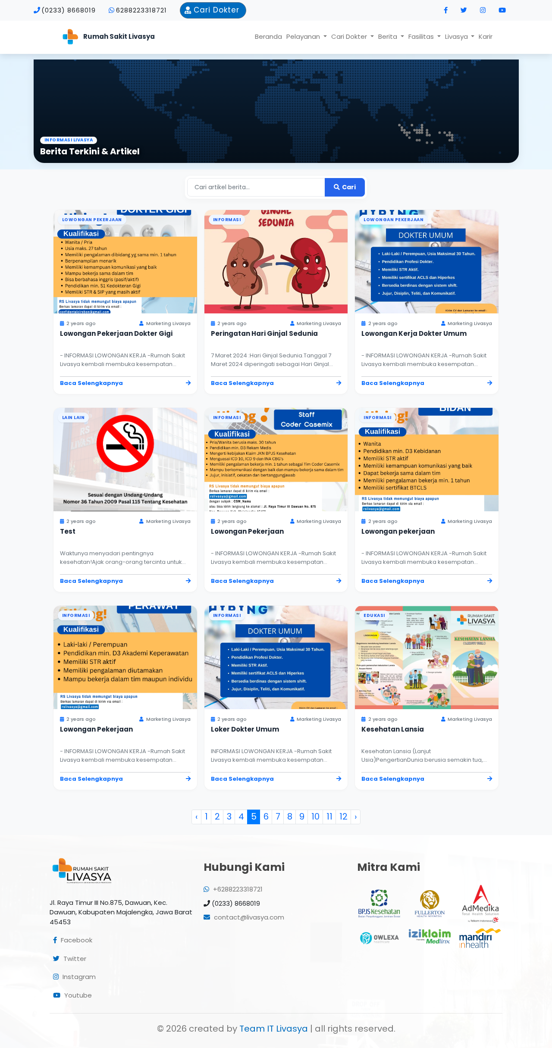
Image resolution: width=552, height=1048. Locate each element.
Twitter (74, 958)
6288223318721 (141, 10)
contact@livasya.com (248, 917)
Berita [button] (388, 36)
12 (343, 816)
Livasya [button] (457, 36)
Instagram (78, 976)
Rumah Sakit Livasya (119, 36)
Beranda (268, 36)
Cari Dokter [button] (350, 36)
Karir (485, 36)
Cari (348, 187)
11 (329, 816)
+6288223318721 (237, 889)
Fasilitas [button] (422, 36)
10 (315, 816)
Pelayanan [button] (304, 36)
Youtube (77, 995)
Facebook (75, 940)
